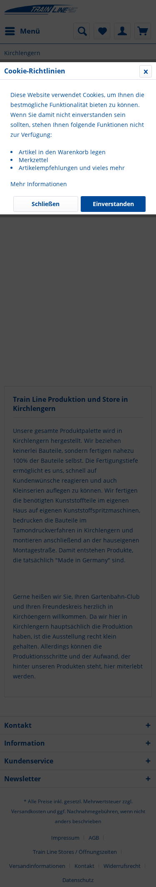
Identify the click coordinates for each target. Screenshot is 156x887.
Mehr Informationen (38, 184)
